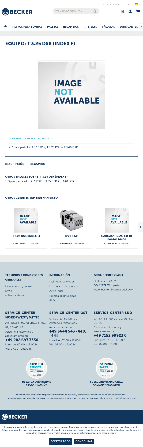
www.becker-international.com (114, 289)
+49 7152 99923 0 (110, 335)
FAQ (52, 300)
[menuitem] (76, 11)
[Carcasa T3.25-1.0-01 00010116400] (117, 220)
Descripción (14, 164)
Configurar (84, 441)
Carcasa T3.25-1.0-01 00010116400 (116, 237)
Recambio (37, 164)
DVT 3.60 (71, 236)
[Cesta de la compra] (138, 11)
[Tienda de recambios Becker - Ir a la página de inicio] (17, 11)
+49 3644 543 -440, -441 (67, 333)
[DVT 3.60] (71, 220)
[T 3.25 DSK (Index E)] (26, 220)
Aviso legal (56, 291)
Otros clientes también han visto (31, 197)
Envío (8, 290)
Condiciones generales (19, 286)
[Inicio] (5, 27)
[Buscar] (94, 11)
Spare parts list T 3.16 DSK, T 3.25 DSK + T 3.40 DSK (44, 147)
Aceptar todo (60, 441)
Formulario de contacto (64, 286)
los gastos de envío (55, 398)
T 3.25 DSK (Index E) (26, 236)
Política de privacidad (62, 295)
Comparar (15, 138)
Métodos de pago (16, 295)
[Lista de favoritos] (122, 11)
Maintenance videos (61, 281)
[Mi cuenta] (130, 11)
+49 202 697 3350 (21, 340)
